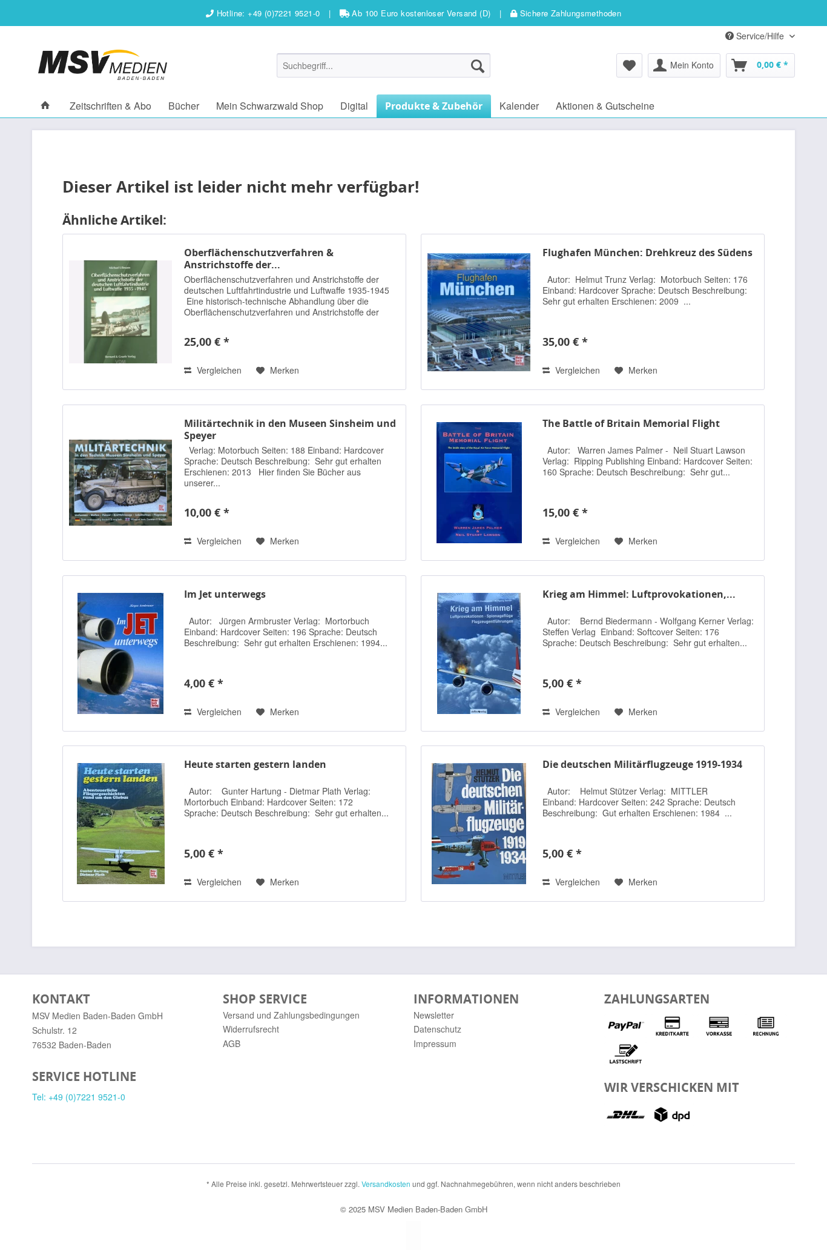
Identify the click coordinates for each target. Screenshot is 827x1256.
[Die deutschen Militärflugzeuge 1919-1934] (478, 823)
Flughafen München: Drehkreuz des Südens (647, 252)
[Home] (45, 105)
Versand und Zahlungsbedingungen (291, 1015)
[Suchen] (477, 65)
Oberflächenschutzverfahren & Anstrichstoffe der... (259, 258)
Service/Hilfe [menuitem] (760, 36)
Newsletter (434, 1015)
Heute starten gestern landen (255, 764)
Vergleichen (218, 370)
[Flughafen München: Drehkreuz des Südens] (478, 311)
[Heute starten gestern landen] (120, 823)
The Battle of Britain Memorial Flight (631, 423)
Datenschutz (437, 1029)
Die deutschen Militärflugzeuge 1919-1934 (642, 764)
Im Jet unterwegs (225, 594)
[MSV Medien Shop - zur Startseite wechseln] (102, 65)
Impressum (435, 1043)
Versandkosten (385, 1183)
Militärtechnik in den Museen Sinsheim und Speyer (290, 429)
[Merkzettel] (629, 65)
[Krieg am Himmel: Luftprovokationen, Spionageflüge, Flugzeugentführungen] (478, 653)
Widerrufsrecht (251, 1029)
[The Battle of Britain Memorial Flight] (478, 482)
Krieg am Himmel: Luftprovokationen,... (639, 594)
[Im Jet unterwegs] (120, 653)
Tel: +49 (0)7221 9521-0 (78, 1097)
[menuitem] (383, 65)
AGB (231, 1043)
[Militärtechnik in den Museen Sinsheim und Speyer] (120, 482)
